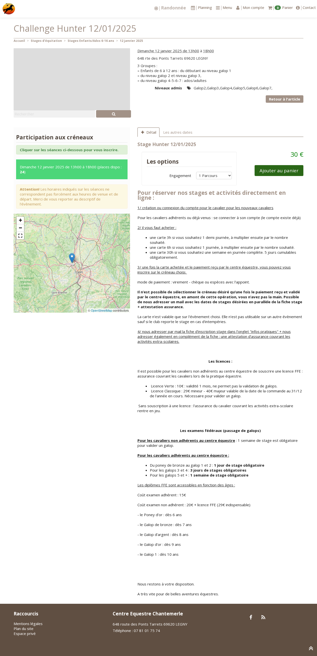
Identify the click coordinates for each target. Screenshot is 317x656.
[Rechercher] (113, 114)
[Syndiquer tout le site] (263, 617)
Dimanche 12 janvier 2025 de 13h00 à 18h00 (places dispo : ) (71, 169)
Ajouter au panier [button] (279, 170)
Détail (151, 132)
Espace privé (25, 633)
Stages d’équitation (46, 41)
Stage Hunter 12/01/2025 (166, 144)
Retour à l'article (284, 99)
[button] (72, 258)
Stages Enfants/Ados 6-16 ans (91, 41)
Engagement (180, 175)
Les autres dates (177, 132)
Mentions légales (28, 623)
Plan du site (23, 628)
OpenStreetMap (101, 310)
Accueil (19, 41)
